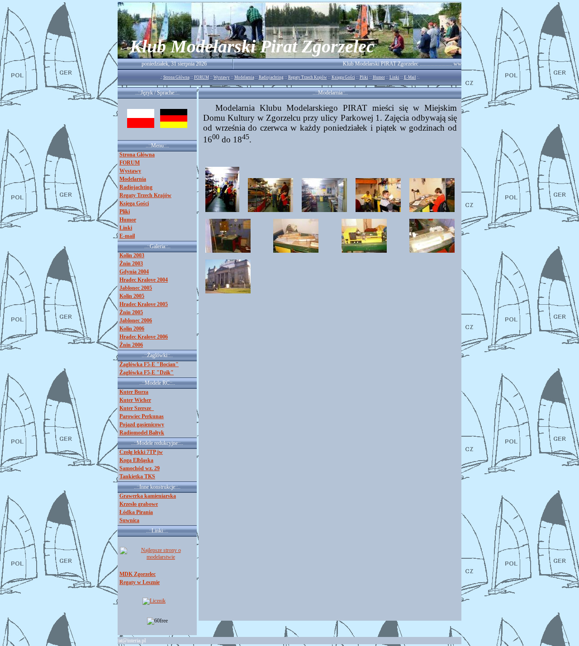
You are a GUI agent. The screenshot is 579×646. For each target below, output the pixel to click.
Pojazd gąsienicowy (141, 424)
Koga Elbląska (136, 460)
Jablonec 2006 (135, 320)
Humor (379, 77)
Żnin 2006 (131, 345)
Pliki (364, 77)
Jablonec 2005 (135, 288)
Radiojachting (271, 77)
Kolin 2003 (131, 255)
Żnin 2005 (131, 312)
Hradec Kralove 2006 (143, 337)
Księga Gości (343, 77)
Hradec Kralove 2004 (143, 280)
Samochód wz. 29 (139, 468)
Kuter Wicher (135, 400)
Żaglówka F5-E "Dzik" (146, 372)
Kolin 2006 (131, 328)
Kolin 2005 (131, 296)
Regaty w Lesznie (139, 582)
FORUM (201, 77)
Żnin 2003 (131, 263)
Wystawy (222, 77)
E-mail (127, 236)
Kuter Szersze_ (136, 408)
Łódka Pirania (136, 512)
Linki (394, 77)
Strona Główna (176, 77)
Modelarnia (244, 77)
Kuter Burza (133, 392)
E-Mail (410, 77)
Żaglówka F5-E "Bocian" (149, 364)
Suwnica (129, 520)
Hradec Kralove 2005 (143, 304)
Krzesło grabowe (138, 504)
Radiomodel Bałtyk (141, 432)
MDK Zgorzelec (137, 574)
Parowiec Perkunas (141, 416)
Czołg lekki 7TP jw (141, 452)
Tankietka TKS (137, 476)
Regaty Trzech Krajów (307, 77)
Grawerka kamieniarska (147, 496)
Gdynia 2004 (134, 272)
